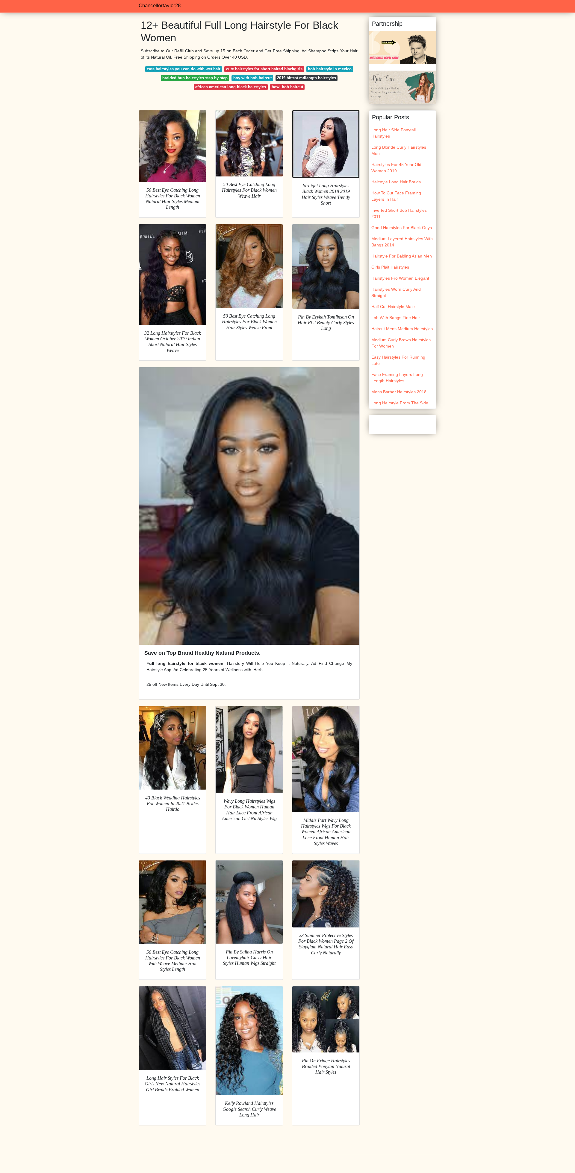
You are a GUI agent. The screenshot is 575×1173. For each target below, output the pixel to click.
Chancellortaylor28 (160, 5)
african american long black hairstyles (230, 87)
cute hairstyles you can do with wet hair (183, 69)
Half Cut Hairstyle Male (393, 306)
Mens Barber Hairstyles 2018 (398, 391)
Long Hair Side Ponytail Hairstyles (393, 132)
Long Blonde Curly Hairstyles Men (398, 150)
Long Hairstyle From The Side (399, 402)
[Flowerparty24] (402, 87)
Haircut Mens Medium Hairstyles (402, 328)
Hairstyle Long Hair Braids (396, 181)
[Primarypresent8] (402, 47)
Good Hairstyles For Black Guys (401, 227)
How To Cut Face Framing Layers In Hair (396, 196)
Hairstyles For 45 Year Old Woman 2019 (396, 167)
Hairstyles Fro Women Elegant (400, 278)
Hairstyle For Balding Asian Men (401, 256)
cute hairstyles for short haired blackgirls (264, 69)
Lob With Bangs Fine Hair (395, 317)
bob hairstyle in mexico (330, 69)
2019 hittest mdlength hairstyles (306, 78)
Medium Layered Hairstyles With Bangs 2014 (402, 241)
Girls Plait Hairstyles (390, 267)
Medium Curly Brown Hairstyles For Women (401, 342)
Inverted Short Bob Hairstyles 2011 (399, 213)
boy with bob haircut (252, 78)
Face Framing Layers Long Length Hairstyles (397, 377)
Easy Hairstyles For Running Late (398, 360)
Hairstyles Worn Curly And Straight (396, 292)
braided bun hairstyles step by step (195, 78)
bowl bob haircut (287, 87)
